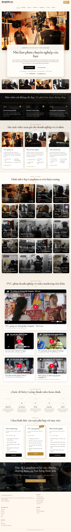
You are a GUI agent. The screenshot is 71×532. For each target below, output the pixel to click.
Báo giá (38, 509)
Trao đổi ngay (57, 455)
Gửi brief (35, 453)
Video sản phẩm (39, 500)
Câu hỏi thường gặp (40, 511)
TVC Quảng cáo (39, 496)
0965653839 (32, 73)
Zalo (2, 522)
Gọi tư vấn (14, 455)
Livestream (38, 503)
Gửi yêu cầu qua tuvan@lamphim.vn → (35, 480)
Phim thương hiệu (39, 501)
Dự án (2, 514)
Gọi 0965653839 (29, 67)
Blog (2, 516)
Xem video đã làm (42, 67)
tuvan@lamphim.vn (41, 73)
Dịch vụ (29, 7)
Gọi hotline (3, 523)
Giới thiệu (23, 7)
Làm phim (18, 7)
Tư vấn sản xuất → (7, 165)
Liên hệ (53, 7)
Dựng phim (42, 7)
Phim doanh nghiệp (40, 498)
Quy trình (35, 7)
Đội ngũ (2, 511)
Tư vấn (47, 7)
